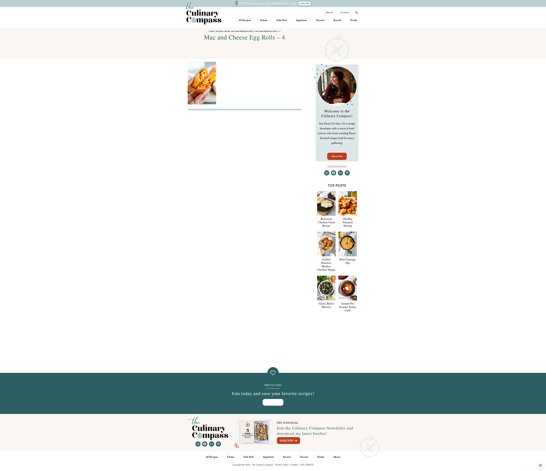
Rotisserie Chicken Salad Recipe (326, 222)
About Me (337, 156)
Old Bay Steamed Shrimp (348, 222)
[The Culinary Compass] (205, 24)
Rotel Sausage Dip (348, 261)
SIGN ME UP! (273, 402)
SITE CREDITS (307, 464)
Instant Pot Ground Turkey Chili (347, 307)
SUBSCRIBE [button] (304, 3)
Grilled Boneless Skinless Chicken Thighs (326, 264)
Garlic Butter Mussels (326, 305)
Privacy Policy (281, 464)
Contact (294, 464)
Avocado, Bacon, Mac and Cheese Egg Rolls (234, 31)
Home (211, 31)
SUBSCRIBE (287, 440)
